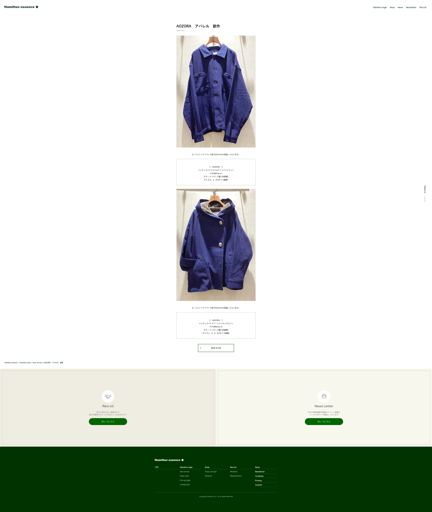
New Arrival (37, 362)
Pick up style (185, 480)
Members (234, 471)
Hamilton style (380, 7)
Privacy (258, 480)
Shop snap (184, 476)
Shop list (208, 476)
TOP (157, 467)
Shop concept (211, 471)
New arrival (184, 471)
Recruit (423, 7)
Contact (258, 485)
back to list (216, 348)
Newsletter (411, 7)
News (400, 7)
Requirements (236, 476)
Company (259, 476)
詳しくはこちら (108, 421)
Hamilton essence (11, 362)
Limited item (185, 484)
